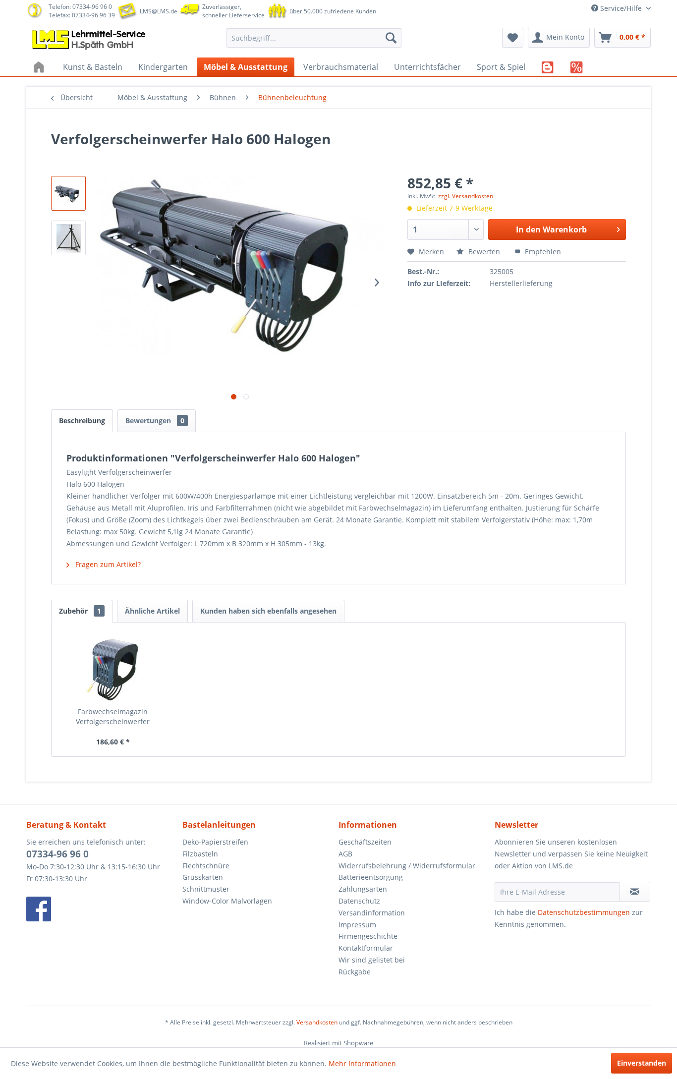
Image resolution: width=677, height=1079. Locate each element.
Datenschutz (359, 901)
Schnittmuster (205, 889)
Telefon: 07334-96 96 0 (80, 6)
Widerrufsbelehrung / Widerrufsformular (406, 865)
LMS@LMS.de (158, 11)
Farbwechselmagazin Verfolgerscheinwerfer (113, 716)
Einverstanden (641, 1063)
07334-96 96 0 (57, 854)
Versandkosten (317, 1022)
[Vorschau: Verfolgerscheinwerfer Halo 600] (68, 193)
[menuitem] (313, 38)
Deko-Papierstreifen (215, 842)
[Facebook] (101, 909)
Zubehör (80, 611)
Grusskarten (202, 877)
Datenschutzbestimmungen (584, 912)
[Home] (40, 66)
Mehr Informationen (362, 1063)
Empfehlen (542, 251)
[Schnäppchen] (576, 66)
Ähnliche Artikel (152, 611)
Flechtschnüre (205, 865)
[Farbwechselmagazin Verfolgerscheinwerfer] (113, 667)
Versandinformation (371, 912)
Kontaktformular (365, 948)
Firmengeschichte (367, 936)
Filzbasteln (200, 853)
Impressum (357, 924)
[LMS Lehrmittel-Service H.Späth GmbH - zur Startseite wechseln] (89, 40)
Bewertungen (154, 420)
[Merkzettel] (512, 38)
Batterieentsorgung (370, 877)
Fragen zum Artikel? (107, 564)
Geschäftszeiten (365, 842)
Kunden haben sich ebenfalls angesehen (268, 611)
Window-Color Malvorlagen (227, 901)
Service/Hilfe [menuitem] (621, 8)
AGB (345, 853)
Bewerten (484, 251)
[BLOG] (548, 66)
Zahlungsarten (362, 889)
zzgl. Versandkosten (465, 196)
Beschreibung (82, 420)
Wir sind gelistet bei (371, 960)
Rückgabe (354, 971)
